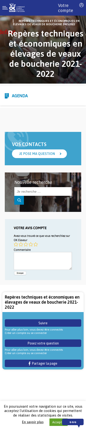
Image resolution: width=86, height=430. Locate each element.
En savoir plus (32, 422)
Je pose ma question (37, 154)
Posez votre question (43, 343)
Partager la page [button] (43, 363)
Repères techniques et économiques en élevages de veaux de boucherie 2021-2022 (46, 22)
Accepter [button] (58, 422)
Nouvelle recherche (33, 182)
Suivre (43, 323)
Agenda (20, 95)
